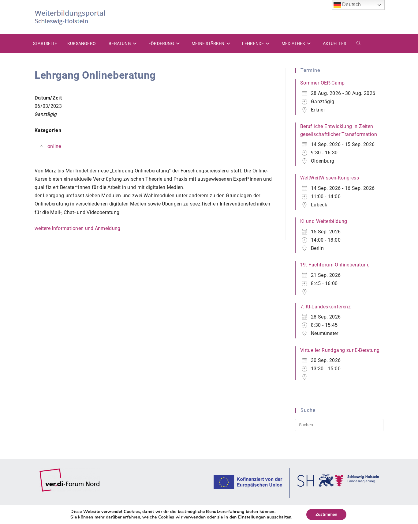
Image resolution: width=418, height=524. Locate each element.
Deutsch (351, 4)
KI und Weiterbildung (323, 221)
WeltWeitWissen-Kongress (329, 178)
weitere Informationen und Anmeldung (78, 228)
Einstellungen (252, 517)
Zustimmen (326, 514)
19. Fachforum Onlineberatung (335, 265)
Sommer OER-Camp (322, 83)
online (54, 146)
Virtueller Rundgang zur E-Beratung (340, 350)
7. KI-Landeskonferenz (325, 307)
